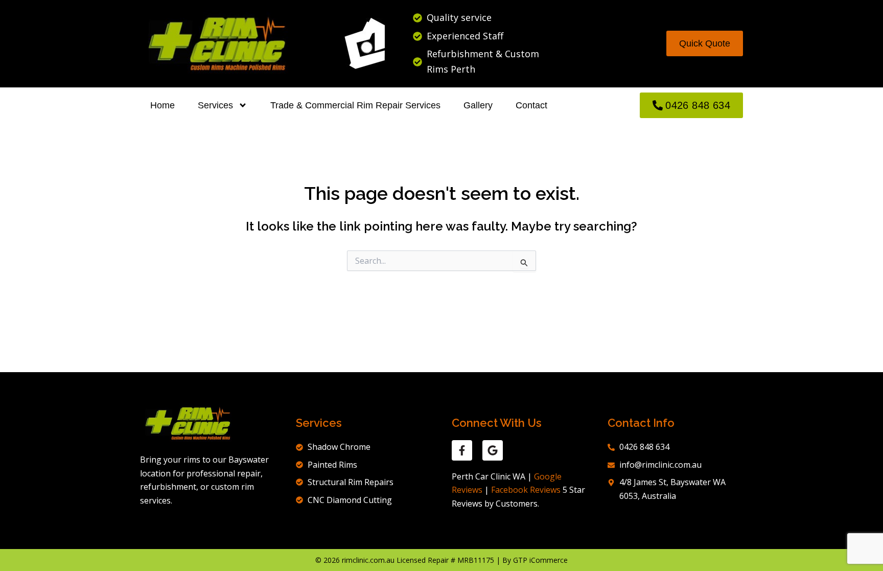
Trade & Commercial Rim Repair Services (355, 105)
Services (215, 105)
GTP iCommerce (540, 560)
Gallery (478, 105)
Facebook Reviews (526, 489)
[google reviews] (492, 450)
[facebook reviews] (462, 450)
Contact (531, 105)
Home (162, 105)
